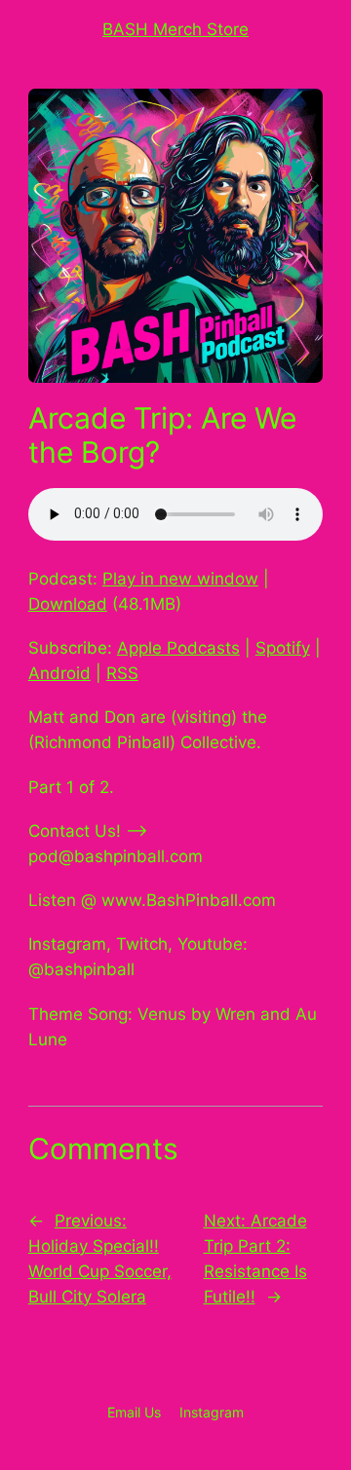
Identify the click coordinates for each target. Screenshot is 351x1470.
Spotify (282, 648)
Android (59, 673)
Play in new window (180, 578)
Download (67, 604)
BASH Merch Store (175, 29)
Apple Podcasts (178, 648)
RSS (122, 673)
